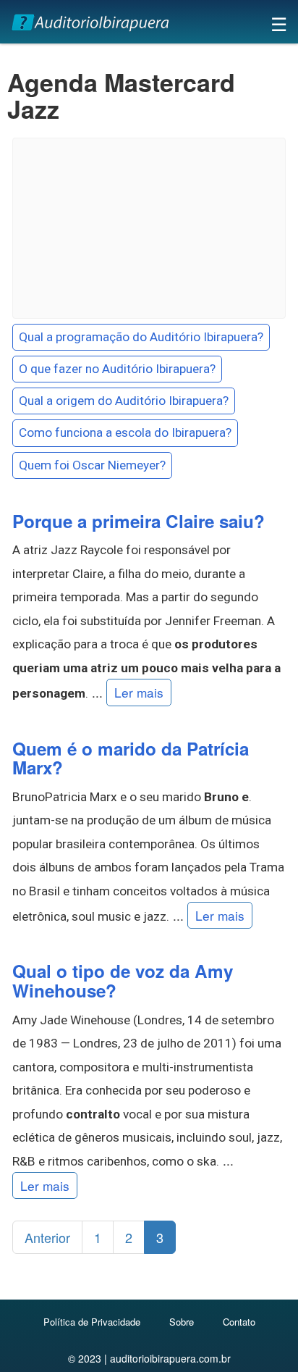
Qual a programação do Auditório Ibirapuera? (141, 337)
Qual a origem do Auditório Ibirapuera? (124, 400)
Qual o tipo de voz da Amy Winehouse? (122, 980)
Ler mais (138, 692)
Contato (239, 1322)
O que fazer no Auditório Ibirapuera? (117, 368)
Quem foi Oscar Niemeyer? (92, 465)
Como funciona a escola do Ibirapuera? (125, 432)
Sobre (181, 1322)
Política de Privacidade (91, 1322)
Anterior (47, 1237)
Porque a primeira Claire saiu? (138, 521)
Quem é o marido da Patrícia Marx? (130, 758)
